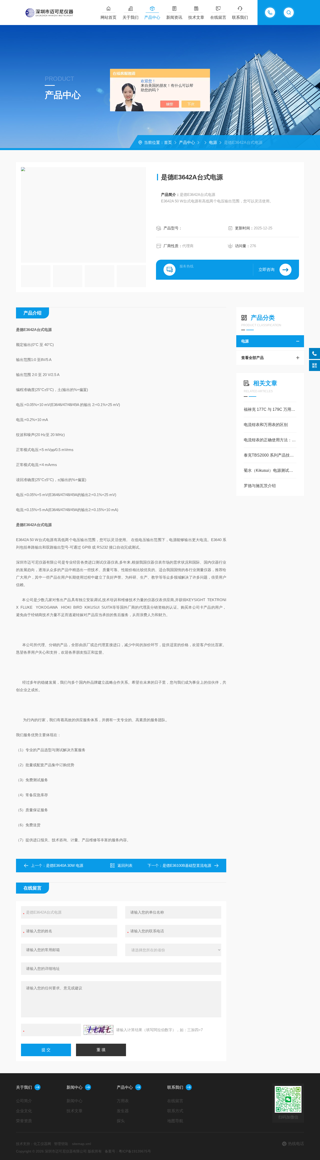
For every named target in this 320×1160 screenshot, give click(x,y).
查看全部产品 (252, 357)
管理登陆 (61, 1144)
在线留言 (218, 17)
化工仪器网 (42, 1144)
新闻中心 (74, 1087)
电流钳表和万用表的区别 (266, 425)
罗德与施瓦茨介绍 (260, 486)
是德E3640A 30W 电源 (64, 865)
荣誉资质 (24, 1121)
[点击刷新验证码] (99, 1030)
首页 (168, 142)
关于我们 (130, 17)
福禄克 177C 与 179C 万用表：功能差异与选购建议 (270, 409)
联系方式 (175, 1111)
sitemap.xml (81, 1144)
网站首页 (108, 17)
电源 (213, 142)
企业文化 (24, 1111)
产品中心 (152, 17)
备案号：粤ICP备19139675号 (128, 1151)
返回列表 (125, 865)
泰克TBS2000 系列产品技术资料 (270, 455)
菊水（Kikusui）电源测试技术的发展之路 (270, 470)
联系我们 (240, 17)
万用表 (123, 1101)
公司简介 (24, 1101)
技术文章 (196, 17)
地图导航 (175, 1121)
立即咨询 (266, 269)
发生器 (123, 1111)
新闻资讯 (174, 17)
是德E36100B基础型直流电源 (186, 865)
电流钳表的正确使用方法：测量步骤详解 (270, 440)
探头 (121, 1121)
